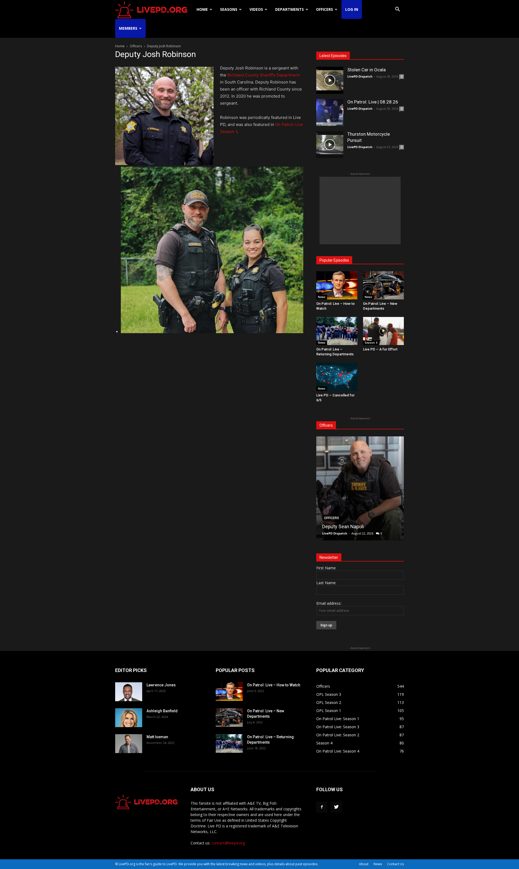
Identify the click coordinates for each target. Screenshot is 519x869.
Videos (256, 9)
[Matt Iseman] (128, 743)
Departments (289, 9)
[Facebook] (321, 807)
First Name (326, 567)
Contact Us (395, 864)
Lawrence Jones (161, 685)
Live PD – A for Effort (380, 349)
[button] (397, 9)
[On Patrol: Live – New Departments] (383, 285)
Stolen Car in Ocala (366, 69)
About (363, 864)
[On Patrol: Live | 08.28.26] (329, 112)
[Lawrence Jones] (128, 691)
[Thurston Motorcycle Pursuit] (329, 144)
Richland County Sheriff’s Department (263, 75)
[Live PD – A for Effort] (383, 331)
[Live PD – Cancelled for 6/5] (336, 377)
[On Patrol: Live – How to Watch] (336, 285)
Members (128, 28)
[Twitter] (336, 807)
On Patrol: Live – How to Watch (273, 685)
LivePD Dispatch (359, 76)
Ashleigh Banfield (162, 711)
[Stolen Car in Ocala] (329, 80)
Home (202, 9)
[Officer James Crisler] (360, 488)
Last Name (326, 582)
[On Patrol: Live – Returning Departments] (336, 331)
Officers (324, 9)
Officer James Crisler (345, 526)
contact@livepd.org (228, 842)
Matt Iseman (157, 737)
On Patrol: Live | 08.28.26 (372, 102)
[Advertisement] (360, 210)
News (321, 297)
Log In (351, 9)
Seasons (228, 9)
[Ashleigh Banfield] (128, 717)
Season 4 (371, 343)
